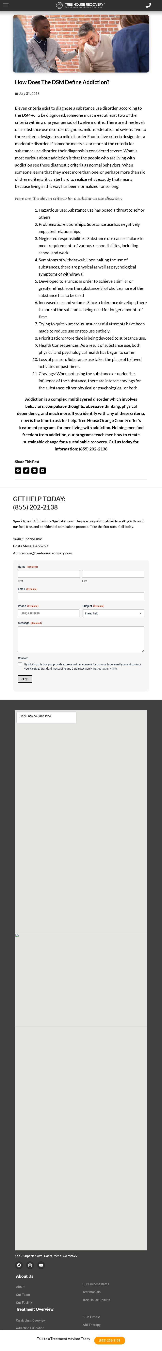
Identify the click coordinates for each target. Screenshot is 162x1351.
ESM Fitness (91, 1317)
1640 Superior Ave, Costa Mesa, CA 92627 (46, 1256)
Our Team (23, 1295)
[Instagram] (30, 1265)
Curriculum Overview (31, 1320)
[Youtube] (41, 1265)
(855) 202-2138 (35, 507)
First (20, 580)
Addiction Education (30, 1328)
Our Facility (24, 1303)
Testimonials (91, 1292)
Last (84, 580)
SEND (25, 679)
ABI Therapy (92, 1325)
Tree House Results (96, 1300)
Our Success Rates (95, 1284)
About (20, 1287)
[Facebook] (19, 1265)
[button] (6, 5)
